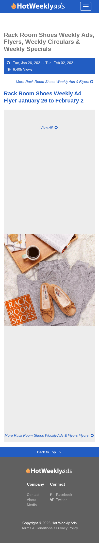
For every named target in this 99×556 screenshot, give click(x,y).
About (31, 500)
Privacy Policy (67, 528)
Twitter (61, 500)
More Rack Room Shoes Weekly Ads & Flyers (53, 82)
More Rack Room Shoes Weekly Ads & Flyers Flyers (47, 435)
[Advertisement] (49, 179)
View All (47, 127)
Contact (33, 495)
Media (32, 505)
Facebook (63, 495)
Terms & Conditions (37, 528)
